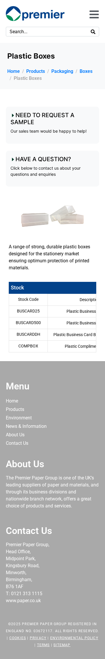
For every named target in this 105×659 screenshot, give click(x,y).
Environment (19, 418)
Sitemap (61, 645)
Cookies (17, 638)
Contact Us (17, 443)
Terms (43, 645)
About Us (15, 434)
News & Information (26, 426)
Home (12, 401)
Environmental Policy (74, 638)
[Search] (93, 31)
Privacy (38, 638)
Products (15, 409)
